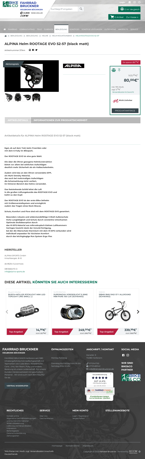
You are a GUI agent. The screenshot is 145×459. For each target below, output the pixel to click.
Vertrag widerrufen (17, 386)
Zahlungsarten (13, 436)
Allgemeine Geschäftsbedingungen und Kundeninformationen (21, 419)
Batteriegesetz (13, 431)
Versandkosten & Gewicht (123, 92)
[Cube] (25, 13)
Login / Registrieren (80, 416)
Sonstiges (74, 29)
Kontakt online (13, 416)
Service (134, 29)
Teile (39, 29)
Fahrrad (12, 29)
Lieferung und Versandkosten (19, 426)
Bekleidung (61, 29)
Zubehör (48, 29)
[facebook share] (33, 50)
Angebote (123, 29)
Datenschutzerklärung (16, 433)
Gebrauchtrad (27, 29)
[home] (4, 28)
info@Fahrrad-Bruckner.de (101, 369)
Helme (45, 36)
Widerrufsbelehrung (15, 423)
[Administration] (139, 451)
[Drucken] (30, 50)
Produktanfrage (125, 110)
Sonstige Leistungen (92, 29)
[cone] (25, 15)
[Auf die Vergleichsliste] (114, 71)
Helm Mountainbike (62, 36)
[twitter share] (36, 50)
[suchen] (81, 9)
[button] (138, 312)
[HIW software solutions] (133, 451)
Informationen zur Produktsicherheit (60, 120)
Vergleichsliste (78, 418)
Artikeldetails (18, 120)
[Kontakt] (139, 2)
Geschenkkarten (47, 418)
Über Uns (43, 416)
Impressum (11, 428)
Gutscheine (110, 29)
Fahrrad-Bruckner (108, 451)
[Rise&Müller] (37, 13)
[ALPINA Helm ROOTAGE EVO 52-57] (32, 76)
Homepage (57, 446)
